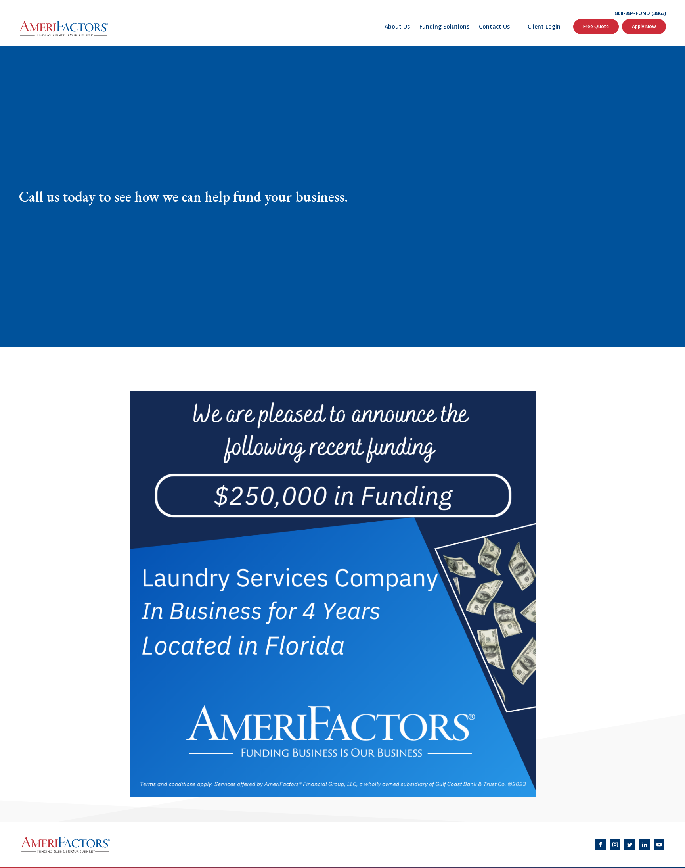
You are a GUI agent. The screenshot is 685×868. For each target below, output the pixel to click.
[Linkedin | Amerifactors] (644, 844)
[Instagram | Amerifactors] (615, 844)
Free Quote (596, 26)
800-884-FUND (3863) (640, 13)
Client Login (544, 26)
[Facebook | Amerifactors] (600, 844)
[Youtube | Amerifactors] (659, 844)
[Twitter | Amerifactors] (629, 844)
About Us (397, 26)
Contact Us (494, 26)
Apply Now (644, 26)
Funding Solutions (444, 26)
